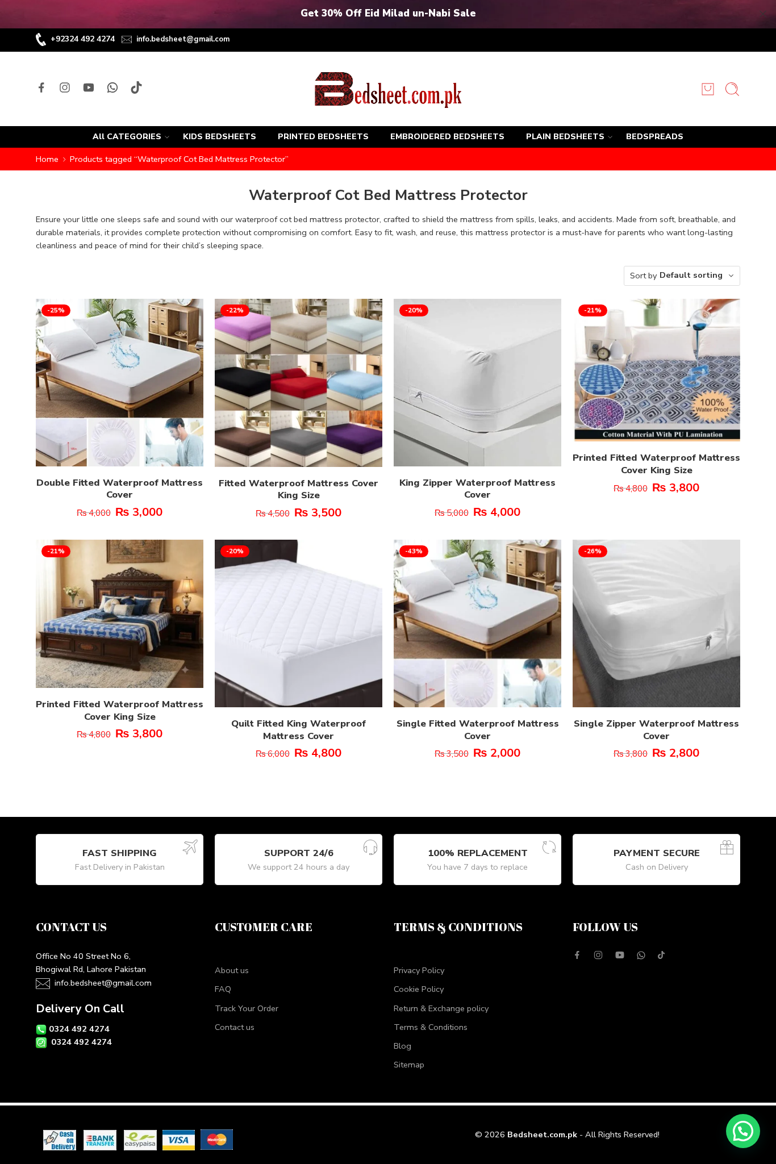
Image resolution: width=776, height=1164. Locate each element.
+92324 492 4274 (83, 39)
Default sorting (691, 275)
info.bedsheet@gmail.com (183, 39)
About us (232, 970)
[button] (743, 1131)
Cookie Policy (419, 989)
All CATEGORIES (127, 136)
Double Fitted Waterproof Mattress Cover (119, 489)
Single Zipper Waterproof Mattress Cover (656, 729)
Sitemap (409, 1064)
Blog (402, 1046)
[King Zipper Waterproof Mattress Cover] (477, 382)
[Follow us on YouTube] (88, 87)
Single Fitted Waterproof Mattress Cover (478, 729)
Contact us (235, 1027)
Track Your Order (246, 1008)
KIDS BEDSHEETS (219, 136)
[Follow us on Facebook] (41, 87)
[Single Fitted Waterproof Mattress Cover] (477, 623)
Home (47, 159)
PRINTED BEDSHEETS (323, 136)
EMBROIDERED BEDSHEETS (447, 136)
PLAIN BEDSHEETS (565, 136)
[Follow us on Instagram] (65, 87)
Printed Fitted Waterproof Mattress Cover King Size (656, 464)
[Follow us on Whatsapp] (112, 87)
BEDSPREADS (654, 136)
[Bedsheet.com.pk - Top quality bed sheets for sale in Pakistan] (387, 89)
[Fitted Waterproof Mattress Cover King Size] (298, 383)
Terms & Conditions (431, 1027)
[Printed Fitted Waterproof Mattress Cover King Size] (656, 370)
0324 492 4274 (79, 1028)
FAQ (223, 989)
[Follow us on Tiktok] (136, 87)
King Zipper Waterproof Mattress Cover (477, 489)
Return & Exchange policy (441, 1008)
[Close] (763, 14)
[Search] (732, 89)
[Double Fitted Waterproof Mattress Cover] (119, 382)
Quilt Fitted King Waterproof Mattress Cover (298, 729)
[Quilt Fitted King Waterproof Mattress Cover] (298, 623)
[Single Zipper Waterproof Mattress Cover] (656, 623)
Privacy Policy (419, 970)
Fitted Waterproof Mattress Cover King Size (298, 489)
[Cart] (708, 89)
